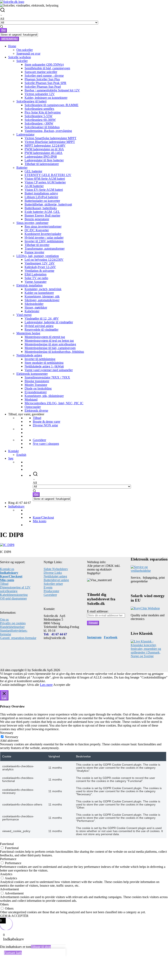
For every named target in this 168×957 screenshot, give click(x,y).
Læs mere (46, 684)
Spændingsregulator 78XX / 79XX (47, 377)
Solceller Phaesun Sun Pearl (43, 86)
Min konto (39, 521)
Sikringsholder (34, 304)
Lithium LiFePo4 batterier (41, 197)
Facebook (110, 637)
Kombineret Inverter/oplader (43, 234)
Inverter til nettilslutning (40, 359)
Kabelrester (32, 311)
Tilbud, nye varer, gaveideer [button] (26, 414)
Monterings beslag (28, 333)
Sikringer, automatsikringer (42, 300)
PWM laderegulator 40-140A (43, 153)
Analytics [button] (6, 874)
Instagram (94, 637)
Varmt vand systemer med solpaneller (49, 370)
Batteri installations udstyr (41, 193)
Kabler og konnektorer (39, 292)
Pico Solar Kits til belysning (43, 112)
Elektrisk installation (29, 285)
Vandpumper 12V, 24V (40, 263)
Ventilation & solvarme (39, 270)
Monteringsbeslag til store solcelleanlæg (50, 344)
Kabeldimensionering (14, 594)
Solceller (22, 61)
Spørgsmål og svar (28, 53)
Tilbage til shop (41, 946)
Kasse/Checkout (43, 517)
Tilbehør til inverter (37, 245)
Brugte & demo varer (46, 421)
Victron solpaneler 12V (40, 94)
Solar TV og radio (36, 278)
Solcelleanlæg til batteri (31, 101)
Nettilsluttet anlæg (55, 576)
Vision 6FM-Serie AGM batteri (45, 178)
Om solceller (24, 50)
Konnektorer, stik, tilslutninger (44, 396)
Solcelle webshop (19, 57)
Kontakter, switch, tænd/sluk (43, 289)
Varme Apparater (36, 281)
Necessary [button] (6, 733)
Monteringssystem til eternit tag (45, 337)
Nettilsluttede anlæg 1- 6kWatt (44, 366)
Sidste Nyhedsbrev (56, 569)
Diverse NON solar (45, 425)
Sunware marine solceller (41, 72)
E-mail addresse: (97, 611)
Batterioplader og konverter (42, 200)
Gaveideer (39, 440)
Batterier (21, 167)
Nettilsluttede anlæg (29, 355)
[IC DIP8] (7, 545)
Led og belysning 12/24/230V (44, 259)
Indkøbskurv (16, 506)
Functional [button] (7, 844)
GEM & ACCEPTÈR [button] (14, 916)
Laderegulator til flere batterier (44, 160)
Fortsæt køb (13, 953)
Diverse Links (53, 572)
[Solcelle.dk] (12, 1)
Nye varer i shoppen (46, 443)
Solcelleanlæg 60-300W (40, 119)
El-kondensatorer (36, 392)
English (21, 454)
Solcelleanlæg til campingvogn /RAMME (51, 105)
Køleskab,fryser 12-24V (40, 267)
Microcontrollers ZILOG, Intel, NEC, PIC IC (54, 403)
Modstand (31, 399)
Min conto (7, 580)
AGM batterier (34, 186)
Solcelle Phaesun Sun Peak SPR (45, 83)
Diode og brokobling (38, 388)
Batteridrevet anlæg (56, 580)
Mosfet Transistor (36, 384)
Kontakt (13, 451)
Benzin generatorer (37, 219)
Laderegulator (25, 134)
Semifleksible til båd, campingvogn (47, 68)
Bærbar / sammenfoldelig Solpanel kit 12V (52, 90)
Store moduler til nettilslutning (44, 362)
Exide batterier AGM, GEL (42, 211)
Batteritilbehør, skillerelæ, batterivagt (48, 204)
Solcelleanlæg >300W (39, 123)
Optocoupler (33, 407)
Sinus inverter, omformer (32, 223)
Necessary (11, 737)
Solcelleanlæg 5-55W (38, 116)
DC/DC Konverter (37, 230)
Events (48, 587)
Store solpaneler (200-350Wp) (44, 64)
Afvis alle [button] (33, 684)
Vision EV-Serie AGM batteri (44, 189)
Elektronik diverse (36, 410)
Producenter (51, 591)
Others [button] (4, 904)
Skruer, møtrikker (36, 307)
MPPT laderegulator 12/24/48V (45, 145)
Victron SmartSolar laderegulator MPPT (50, 138)
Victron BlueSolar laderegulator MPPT (50, 142)
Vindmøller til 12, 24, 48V (42, 318)
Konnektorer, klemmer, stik (42, 296)
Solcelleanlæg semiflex (39, 108)
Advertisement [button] (9, 889)
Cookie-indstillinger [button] (13, 684)
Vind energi (24, 315)
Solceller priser (53, 583)
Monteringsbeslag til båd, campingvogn (50, 348)
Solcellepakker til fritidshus (42, 127)
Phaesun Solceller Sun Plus (42, 79)
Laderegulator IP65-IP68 (41, 156)
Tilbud (37, 418)
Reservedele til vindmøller (41, 329)
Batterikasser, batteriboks (41, 208)
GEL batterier (33, 171)
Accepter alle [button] (61, 684)
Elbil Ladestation (36, 274)
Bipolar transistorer (37, 381)
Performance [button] (8, 859)
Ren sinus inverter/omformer (43, 226)
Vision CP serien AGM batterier (45, 182)
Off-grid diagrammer (13, 598)
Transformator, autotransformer (45, 248)
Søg (10, 458)
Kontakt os (7, 569)
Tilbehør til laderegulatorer (42, 164)
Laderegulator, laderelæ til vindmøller (49, 322)
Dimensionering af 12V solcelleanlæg (15, 589)
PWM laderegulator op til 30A (44, 149)
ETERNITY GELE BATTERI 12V (48, 175)
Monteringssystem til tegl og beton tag (49, 340)
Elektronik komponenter (32, 373)
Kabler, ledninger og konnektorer (46, 97)
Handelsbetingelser (12, 627)
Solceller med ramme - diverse (44, 75)
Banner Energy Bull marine (42, 215)
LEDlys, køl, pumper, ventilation (37, 256)
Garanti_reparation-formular (18, 638)
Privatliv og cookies (13, 623)
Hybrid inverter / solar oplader (44, 237)
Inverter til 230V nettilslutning (44, 241)
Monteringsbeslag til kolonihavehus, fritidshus (54, 351)
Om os (4, 619)
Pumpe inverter (34, 252)
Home (12, 46)
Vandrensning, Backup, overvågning (48, 131)
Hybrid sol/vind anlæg (39, 326)
